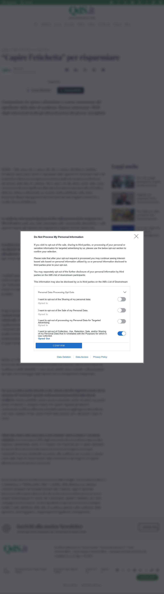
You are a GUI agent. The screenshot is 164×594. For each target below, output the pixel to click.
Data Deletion (64, 357)
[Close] (137, 237)
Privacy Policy (100, 357)
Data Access (82, 357)
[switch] (122, 299)
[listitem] (82, 292)
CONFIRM (59, 345)
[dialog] (82, 297)
